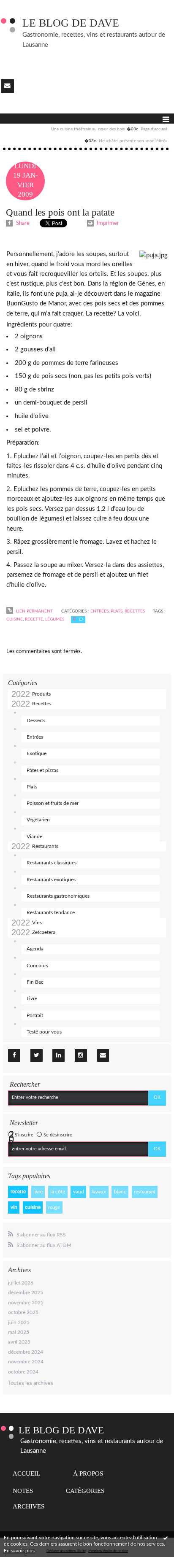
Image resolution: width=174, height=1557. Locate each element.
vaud (78, 1191)
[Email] (7, 86)
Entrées (35, 736)
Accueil (26, 1473)
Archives (28, 1506)
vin (14, 1207)
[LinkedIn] (58, 1055)
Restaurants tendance (51, 912)
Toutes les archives (30, 1383)
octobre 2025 (23, 1312)
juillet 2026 (20, 1282)
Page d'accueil (154, 129)
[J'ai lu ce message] (165, 1537)
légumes (54, 619)
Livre (32, 998)
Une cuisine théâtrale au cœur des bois (88, 129)
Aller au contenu (22, 6)
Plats (32, 786)
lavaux (99, 1191)
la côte (57, 1191)
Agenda (35, 948)
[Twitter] (36, 1055)
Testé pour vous (44, 1031)
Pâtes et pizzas (42, 770)
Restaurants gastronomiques (58, 896)
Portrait (35, 1015)
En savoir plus (19, 1550)
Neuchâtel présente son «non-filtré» (133, 141)
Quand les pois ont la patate (60, 212)
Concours (37, 965)
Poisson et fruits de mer (53, 803)
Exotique (36, 753)
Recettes (41, 703)
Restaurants (45, 846)
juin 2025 (19, 1322)
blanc (120, 1191)
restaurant (144, 1191)
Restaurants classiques (51, 862)
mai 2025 (18, 1332)
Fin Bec (35, 982)
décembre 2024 (25, 1352)
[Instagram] (81, 1055)
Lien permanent (34, 611)
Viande (34, 836)
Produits (41, 693)
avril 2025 (19, 1341)
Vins (37, 922)
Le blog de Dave (70, 23)
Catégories (85, 1490)
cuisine (33, 1207)
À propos (88, 1473)
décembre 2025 (25, 1292)
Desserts (36, 720)
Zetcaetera (43, 932)
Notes (23, 1490)
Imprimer (107, 223)
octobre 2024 (23, 1371)
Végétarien (38, 819)
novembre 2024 (26, 1361)
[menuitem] (94, 129)
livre (38, 1191)
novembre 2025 (26, 1302)
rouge (54, 1207)
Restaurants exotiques (51, 879)
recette (18, 1191)
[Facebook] (14, 1055)
